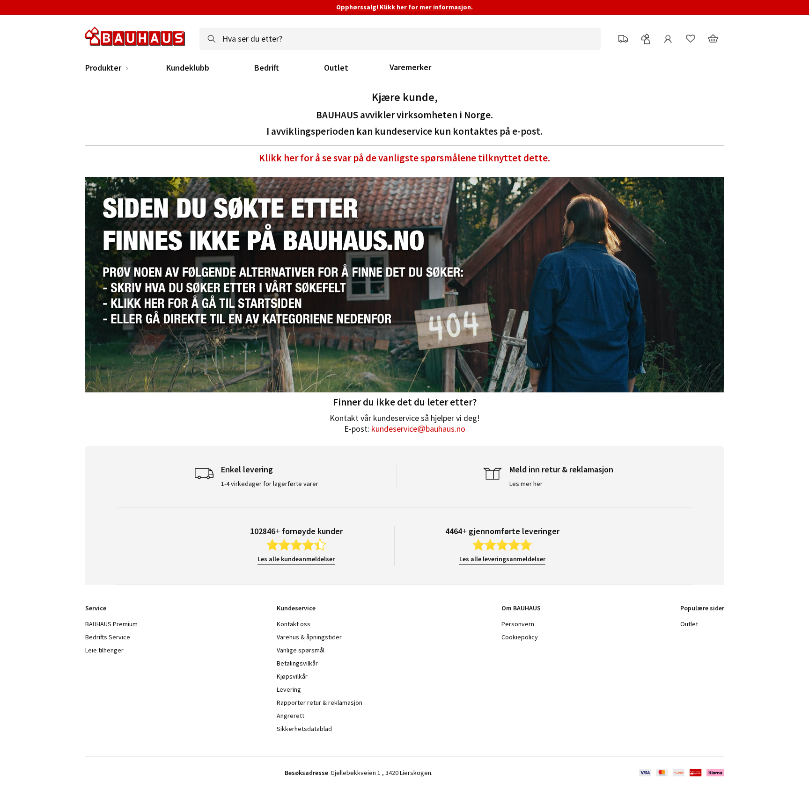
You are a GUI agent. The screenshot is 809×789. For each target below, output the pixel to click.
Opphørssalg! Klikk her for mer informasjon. (404, 7)
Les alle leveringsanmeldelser (502, 559)
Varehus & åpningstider (309, 637)
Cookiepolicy (519, 637)
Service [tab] (95, 608)
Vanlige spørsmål (300, 650)
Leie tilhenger (104, 650)
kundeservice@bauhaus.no (418, 428)
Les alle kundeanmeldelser (296, 559)
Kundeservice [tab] (296, 608)
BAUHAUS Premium (111, 624)
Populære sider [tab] (702, 608)
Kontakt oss (293, 624)
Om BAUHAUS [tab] (521, 608)
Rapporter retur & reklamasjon (319, 702)
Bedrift (266, 68)
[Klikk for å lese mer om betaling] (681, 772)
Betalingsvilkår (297, 663)
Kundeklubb (187, 68)
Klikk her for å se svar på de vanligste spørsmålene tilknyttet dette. (404, 158)
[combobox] (400, 39)
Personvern (517, 624)
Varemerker (410, 67)
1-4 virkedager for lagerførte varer (269, 483)
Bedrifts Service (107, 637)
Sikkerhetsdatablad (304, 728)
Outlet (336, 68)
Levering (289, 689)
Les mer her (526, 483)
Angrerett (290, 715)
